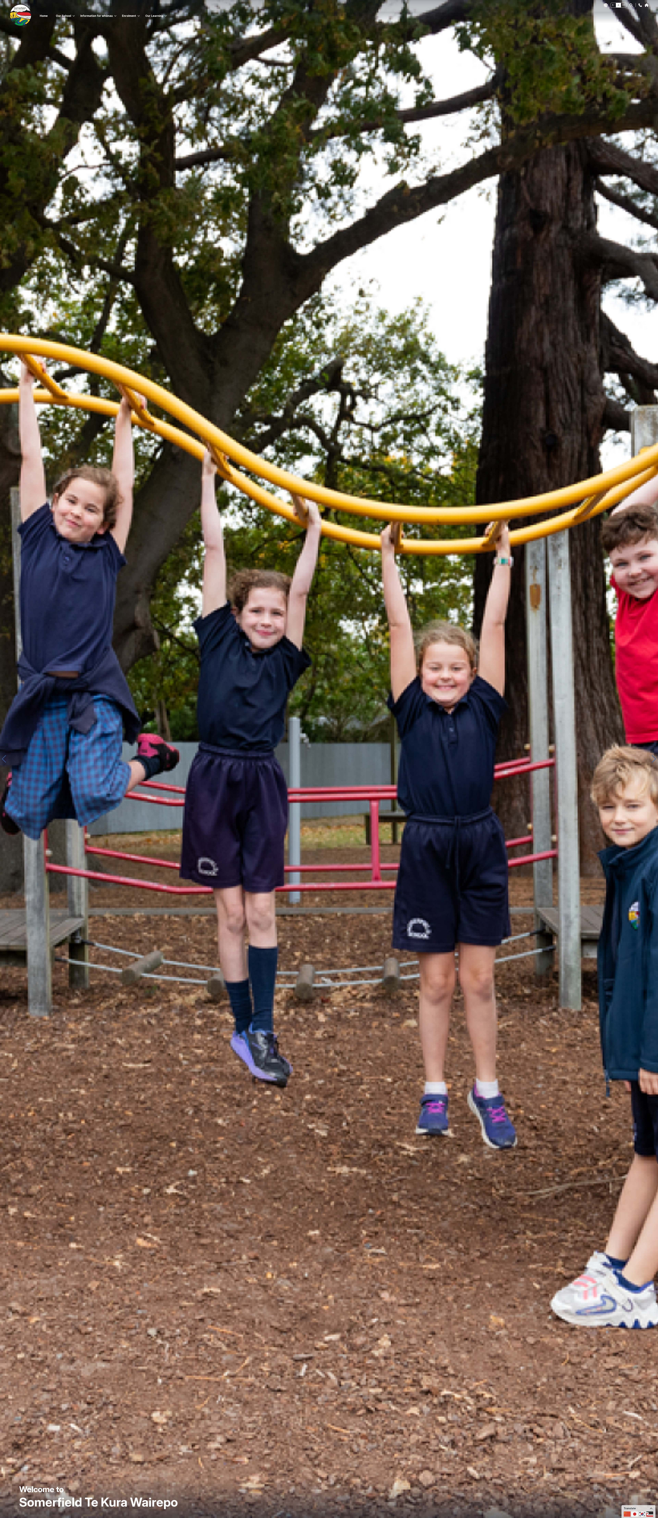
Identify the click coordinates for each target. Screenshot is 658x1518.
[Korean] (642, 1514)
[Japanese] (634, 1514)
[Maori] (649, 1514)
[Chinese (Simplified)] (627, 1514)
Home (44, 15)
